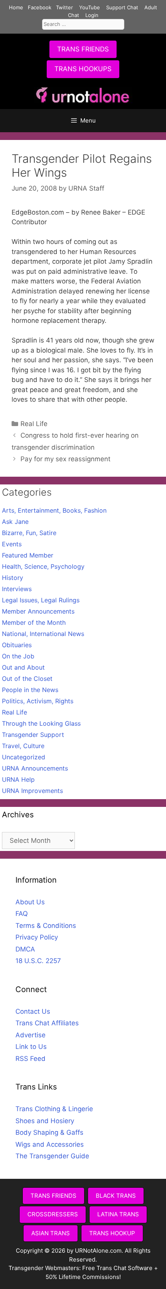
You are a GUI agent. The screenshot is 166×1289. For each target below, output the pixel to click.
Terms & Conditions (45, 925)
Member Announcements (38, 611)
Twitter (64, 7)
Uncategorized (23, 757)
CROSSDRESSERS (52, 1214)
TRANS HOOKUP (112, 1233)
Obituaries (17, 645)
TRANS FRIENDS (83, 49)
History (12, 577)
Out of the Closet (27, 678)
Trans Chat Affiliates (47, 1023)
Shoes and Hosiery (44, 1121)
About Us (30, 902)
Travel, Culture (23, 746)
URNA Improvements (32, 791)
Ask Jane (15, 521)
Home (16, 7)
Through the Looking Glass (41, 723)
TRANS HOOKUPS (83, 69)
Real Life (33, 424)
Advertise (30, 1035)
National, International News (43, 634)
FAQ (21, 913)
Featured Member (27, 555)
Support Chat (122, 7)
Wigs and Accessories (49, 1144)
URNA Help (18, 779)
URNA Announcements (35, 768)
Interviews (17, 589)
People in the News (30, 690)
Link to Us (31, 1046)
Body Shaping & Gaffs (49, 1132)
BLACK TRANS (116, 1195)
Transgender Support (33, 734)
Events (12, 544)
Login (91, 15)
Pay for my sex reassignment (65, 459)
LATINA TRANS (118, 1214)
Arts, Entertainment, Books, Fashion (54, 510)
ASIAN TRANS (50, 1233)
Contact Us (32, 1011)
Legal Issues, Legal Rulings (41, 600)
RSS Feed (30, 1058)
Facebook (39, 7)
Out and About (23, 667)
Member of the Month (34, 622)
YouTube (89, 7)
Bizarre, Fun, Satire (29, 533)
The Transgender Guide (52, 1156)
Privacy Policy (36, 937)
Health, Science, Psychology (43, 566)
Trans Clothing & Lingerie (54, 1109)
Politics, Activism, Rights (37, 701)
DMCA (25, 949)
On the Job (18, 656)
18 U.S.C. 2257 (38, 961)
